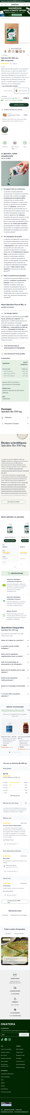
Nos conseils (4, 1055)
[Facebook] (6, 1039)
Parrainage (18, 1058)
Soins (2, 1079)
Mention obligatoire (9, 1109)
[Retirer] (2, 105)
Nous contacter (4, 1061)
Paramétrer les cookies (7, 1112)
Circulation (5, 915)
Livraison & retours (5, 1052)
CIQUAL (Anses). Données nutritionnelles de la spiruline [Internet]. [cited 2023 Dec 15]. (15, 471)
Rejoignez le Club (20, 1055)
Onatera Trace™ (19, 1052)
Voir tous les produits (6, 1092)
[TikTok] (2, 1039)
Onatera (5, 55)
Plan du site (19, 1109)
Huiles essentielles (5, 1076)
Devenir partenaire (20, 1064)
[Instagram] (10, 1039)
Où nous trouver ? (20, 1061)
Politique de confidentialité (21, 1112)
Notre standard (19, 1049)
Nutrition (3, 1086)
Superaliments (4, 1089)
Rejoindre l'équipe (20, 1067)
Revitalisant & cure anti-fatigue (19, 915)
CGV (2, 1109)
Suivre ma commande (6, 1049)
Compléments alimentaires (7, 1073)
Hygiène (3, 1082)
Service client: (4, 1065)
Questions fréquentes (6, 1058)
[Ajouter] (7, 105)
